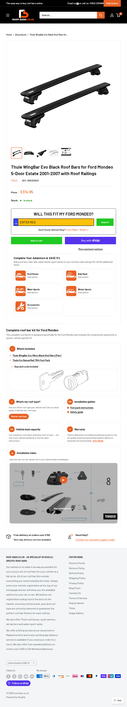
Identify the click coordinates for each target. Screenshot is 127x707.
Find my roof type (19, 416)
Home (9, 34)
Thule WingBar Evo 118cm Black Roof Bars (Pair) (37, 355)
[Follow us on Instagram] (20, 676)
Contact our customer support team (95, 539)
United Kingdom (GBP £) (19, 663)
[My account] (112, 15)
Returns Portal (77, 563)
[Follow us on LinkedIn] (32, 676)
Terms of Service (78, 598)
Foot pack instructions (81, 407)
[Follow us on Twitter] (14, 676)
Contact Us (75, 593)
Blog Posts (75, 588)
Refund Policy (76, 573)
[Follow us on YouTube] (26, 676)
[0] (118, 15)
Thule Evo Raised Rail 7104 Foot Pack (31, 360)
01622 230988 (97, 3)
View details (98, 441)
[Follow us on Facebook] (8, 676)
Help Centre (112, 3)
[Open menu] (7, 15)
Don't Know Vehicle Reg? (62, 229)
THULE (14, 180)
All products (20, 34)
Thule (72, 608)
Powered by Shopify (15, 697)
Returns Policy (77, 568)
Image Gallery (76, 613)
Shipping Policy (77, 578)
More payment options (90, 249)
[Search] (101, 15)
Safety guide (76, 412)
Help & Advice (76, 603)
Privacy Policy (76, 583)
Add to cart (37, 240)
